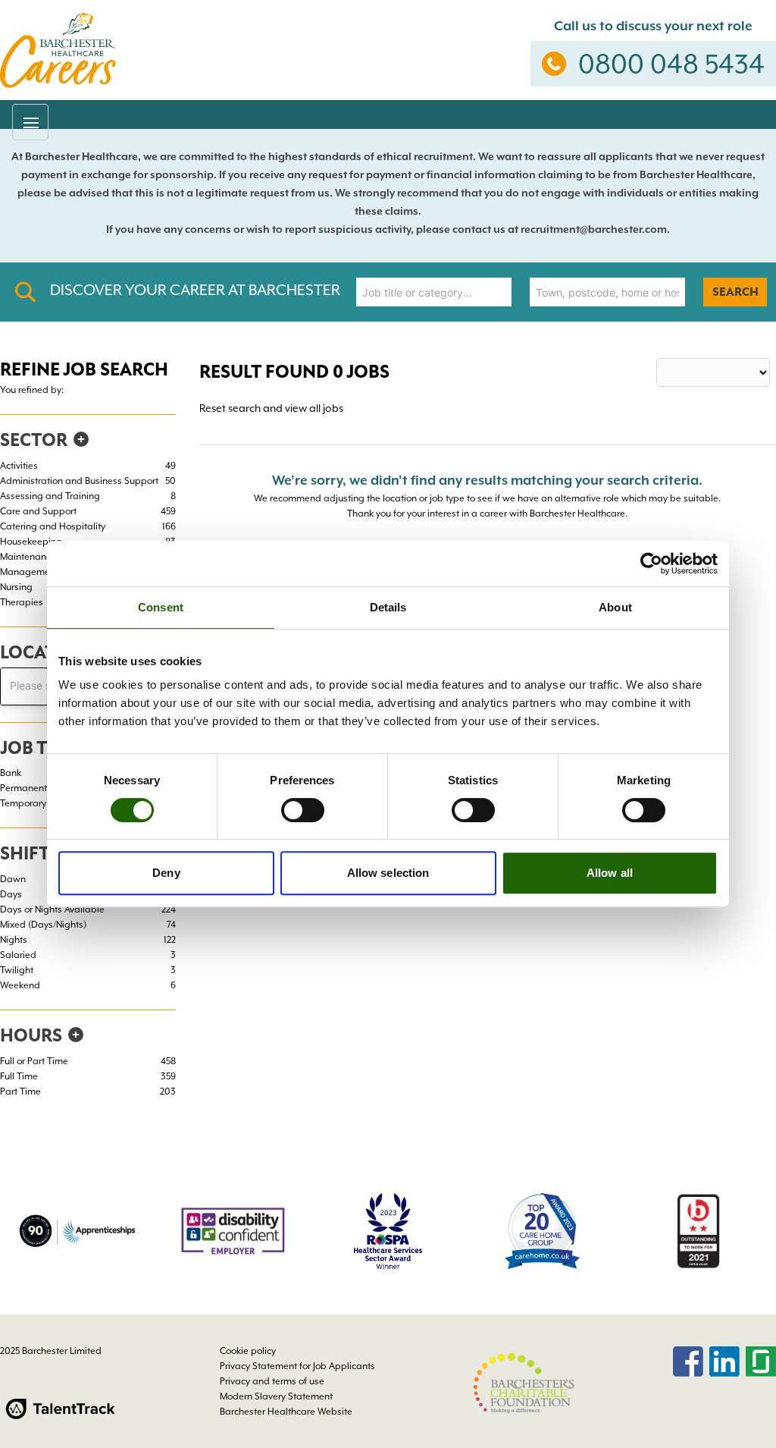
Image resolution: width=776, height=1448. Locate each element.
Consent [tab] (160, 607)
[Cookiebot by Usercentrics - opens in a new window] (651, 563)
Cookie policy (248, 1351)
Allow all (610, 872)
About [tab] (615, 607)
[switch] (302, 810)
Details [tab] (388, 607)
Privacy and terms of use (272, 1381)
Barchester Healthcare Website (286, 1411)
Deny (166, 872)
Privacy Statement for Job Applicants (297, 1366)
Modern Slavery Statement (276, 1396)
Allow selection (388, 872)
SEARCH (735, 292)
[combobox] (434, 292)
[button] (30, 122)
